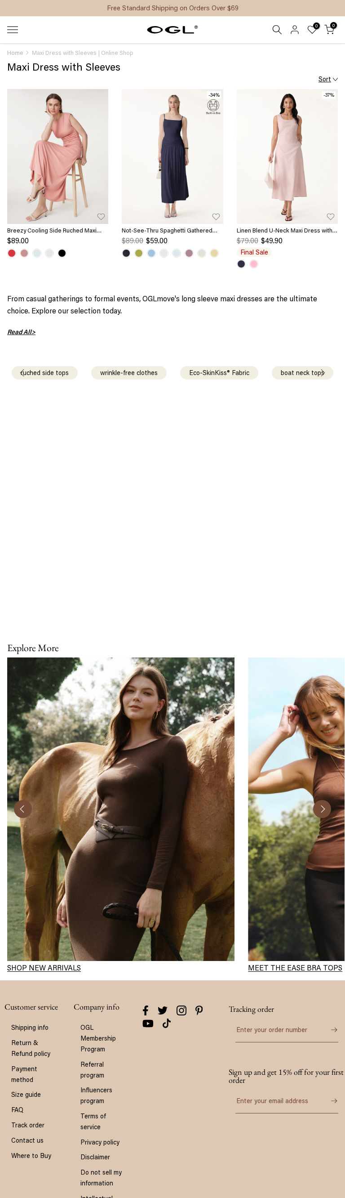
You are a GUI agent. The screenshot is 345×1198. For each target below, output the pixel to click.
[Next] (322, 373)
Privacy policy (99, 1142)
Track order (27, 1125)
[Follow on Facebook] (145, 1010)
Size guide (26, 1094)
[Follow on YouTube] (148, 1023)
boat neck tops (302, 372)
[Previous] (23, 373)
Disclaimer (95, 1157)
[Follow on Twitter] (163, 1010)
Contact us (27, 1140)
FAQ (17, 1109)
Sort (324, 79)
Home (15, 53)
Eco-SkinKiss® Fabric (219, 372)
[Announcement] (172, 8)
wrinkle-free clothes (129, 372)
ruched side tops (45, 372)
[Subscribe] (329, 1100)
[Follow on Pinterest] (199, 1010)
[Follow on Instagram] (181, 1010)
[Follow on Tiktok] (167, 1023)
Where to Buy (31, 1155)
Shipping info (30, 1027)
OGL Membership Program (98, 1038)
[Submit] (329, 1029)
